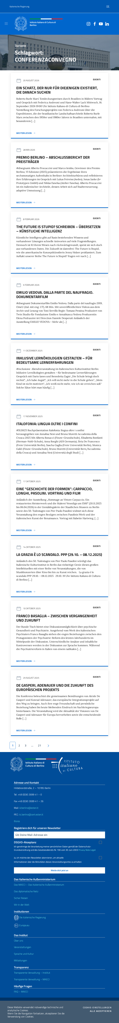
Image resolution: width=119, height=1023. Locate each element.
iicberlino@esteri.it (28, 808)
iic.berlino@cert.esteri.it (31, 814)
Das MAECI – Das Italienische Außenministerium (39, 885)
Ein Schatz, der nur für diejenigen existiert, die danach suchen (57, 90)
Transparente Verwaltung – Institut (32, 973)
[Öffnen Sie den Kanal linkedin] (106, 23)
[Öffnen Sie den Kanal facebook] (94, 23)
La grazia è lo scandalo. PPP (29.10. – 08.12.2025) (59, 554)
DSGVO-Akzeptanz (25, 842)
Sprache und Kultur (24, 954)
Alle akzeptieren (101, 1011)
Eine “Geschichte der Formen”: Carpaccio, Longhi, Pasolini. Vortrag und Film (54, 491)
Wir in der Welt (21, 904)
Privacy (81, 849)
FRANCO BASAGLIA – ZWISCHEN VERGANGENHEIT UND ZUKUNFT (56, 618)
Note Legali (91, 849)
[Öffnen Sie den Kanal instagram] (88, 23)
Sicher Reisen (21, 898)
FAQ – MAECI (21, 991)
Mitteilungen (20, 960)
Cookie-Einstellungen (97, 1007)
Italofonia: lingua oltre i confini (47, 424)
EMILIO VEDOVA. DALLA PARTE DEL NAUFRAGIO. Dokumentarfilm (54, 294)
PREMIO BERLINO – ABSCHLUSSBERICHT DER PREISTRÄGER (53, 159)
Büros (17, 821)
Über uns (18, 940)
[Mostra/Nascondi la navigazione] (6, 23)
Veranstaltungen (22, 947)
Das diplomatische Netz (26, 891)
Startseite (20, 45)
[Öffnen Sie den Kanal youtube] (100, 23)
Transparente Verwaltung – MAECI (32, 979)
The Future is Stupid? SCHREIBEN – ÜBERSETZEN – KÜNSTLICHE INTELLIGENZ (58, 229)
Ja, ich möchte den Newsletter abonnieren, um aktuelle (39, 857)
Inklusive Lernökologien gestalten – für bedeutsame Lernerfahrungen (54, 360)
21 (39, 745)
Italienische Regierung (19, 6)
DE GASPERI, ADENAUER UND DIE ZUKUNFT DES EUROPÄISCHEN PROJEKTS (54, 687)
